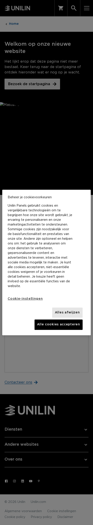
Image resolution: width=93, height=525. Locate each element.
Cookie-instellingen (25, 298)
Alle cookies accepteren (58, 324)
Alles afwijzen (67, 312)
